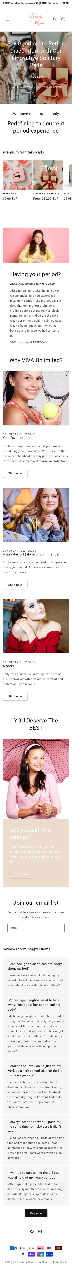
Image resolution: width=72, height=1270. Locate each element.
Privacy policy (60, 1262)
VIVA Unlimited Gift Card (46, 193)
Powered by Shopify (39, 1262)
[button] (7, 19)
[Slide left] (28, 211)
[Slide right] (44, 211)
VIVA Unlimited (21, 1262)
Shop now (36, 76)
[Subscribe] (60, 928)
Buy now (21, 874)
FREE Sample (10, 193)
